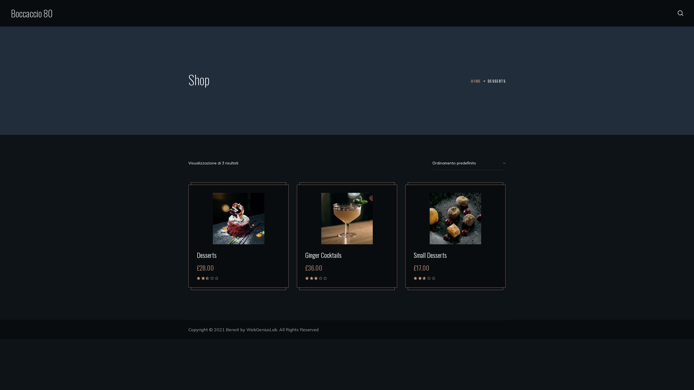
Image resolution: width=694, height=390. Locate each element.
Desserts (207, 255)
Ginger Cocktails (323, 255)
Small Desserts (430, 255)
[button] (680, 13)
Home (476, 81)
